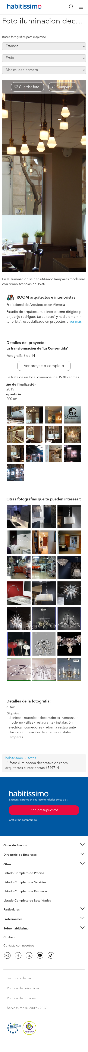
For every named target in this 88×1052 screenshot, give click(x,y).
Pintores (9, 885)
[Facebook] (18, 955)
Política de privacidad (23, 988)
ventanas (69, 718)
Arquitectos (11, 898)
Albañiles (9, 894)
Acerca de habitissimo (18, 933)
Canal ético (11, 937)
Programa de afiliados (18, 942)
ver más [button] (75, 322)
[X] (29, 955)
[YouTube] (40, 955)
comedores (33, 727)
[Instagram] (7, 955)
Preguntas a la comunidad (21, 873)
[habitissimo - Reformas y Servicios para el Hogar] (19, 7)
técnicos (15, 718)
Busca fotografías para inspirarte (24, 37)
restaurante (44, 722)
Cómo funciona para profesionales (27, 924)
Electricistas (11, 890)
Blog (6, 869)
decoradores (50, 718)
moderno (16, 722)
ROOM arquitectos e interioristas (46, 297)
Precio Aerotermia (15, 854)
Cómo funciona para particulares (25, 914)
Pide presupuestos (44, 1045)
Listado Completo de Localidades (27, 900)
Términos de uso (19, 978)
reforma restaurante (60, 727)
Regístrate (10, 919)
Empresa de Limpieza (18, 864)
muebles (30, 718)
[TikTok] (51, 955)
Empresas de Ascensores (20, 860)
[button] (44, 845)
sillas (29, 722)
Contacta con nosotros (18, 945)
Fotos (7, 878)
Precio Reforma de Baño (20, 850)
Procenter (9, 882)
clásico (14, 732)
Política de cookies (21, 998)
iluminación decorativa (40, 732)
